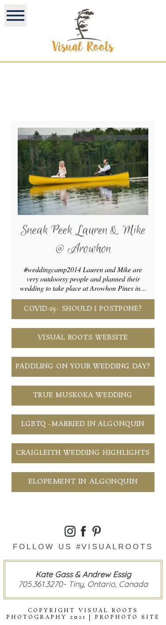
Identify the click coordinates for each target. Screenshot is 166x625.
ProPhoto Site (127, 617)
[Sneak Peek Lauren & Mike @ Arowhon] (83, 171)
